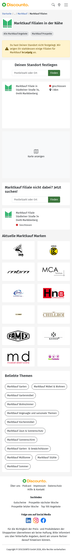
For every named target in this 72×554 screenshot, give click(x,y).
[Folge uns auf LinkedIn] (28, 520)
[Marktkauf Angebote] (7, 23)
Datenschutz (55, 485)
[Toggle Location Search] (59, 5)
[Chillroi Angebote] (53, 314)
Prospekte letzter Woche (25, 506)
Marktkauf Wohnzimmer (20, 404)
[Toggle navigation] (66, 5)
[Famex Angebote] (18, 335)
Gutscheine (20, 502)
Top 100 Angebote (51, 506)
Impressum (39, 485)
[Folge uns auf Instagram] (35, 520)
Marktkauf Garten (17, 386)
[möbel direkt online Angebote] (18, 357)
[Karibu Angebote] (18, 250)
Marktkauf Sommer (17, 466)
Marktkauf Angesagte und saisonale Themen (32, 413)
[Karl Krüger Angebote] (53, 250)
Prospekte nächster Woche (44, 502)
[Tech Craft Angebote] (18, 314)
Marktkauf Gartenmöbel (20, 395)
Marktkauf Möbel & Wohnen (49, 386)
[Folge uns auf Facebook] (43, 520)
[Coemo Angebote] (18, 293)
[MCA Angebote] (53, 271)
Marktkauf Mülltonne (18, 457)
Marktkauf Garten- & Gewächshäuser (27, 448)
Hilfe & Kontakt (36, 489)
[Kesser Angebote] (53, 335)
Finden (54, 72)
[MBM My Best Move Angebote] (18, 271)
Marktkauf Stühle (47, 457)
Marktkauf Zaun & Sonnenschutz (25, 430)
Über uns (15, 485)
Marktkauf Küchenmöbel (20, 422)
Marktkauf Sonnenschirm (21, 439)
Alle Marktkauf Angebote (15, 34)
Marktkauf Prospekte (42, 34)
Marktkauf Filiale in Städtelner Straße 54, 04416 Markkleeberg (27, 90)
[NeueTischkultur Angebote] (53, 357)
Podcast (26, 485)
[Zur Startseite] (17, 4)
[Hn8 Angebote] (53, 293)
